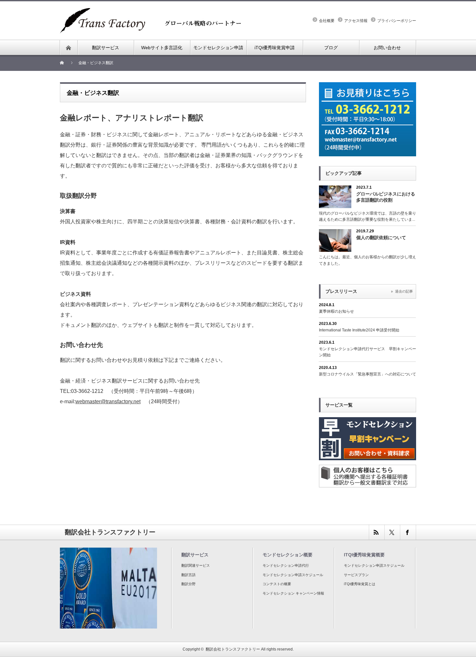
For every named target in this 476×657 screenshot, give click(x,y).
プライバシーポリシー (396, 20)
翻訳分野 (188, 584)
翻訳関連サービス (195, 565)
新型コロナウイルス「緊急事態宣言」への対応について (367, 374)
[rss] (376, 532)
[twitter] (392, 532)
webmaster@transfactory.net (108, 401)
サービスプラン (356, 575)
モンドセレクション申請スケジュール (293, 575)
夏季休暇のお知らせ (336, 311)
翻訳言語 (188, 575)
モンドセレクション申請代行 (286, 565)
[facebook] (407, 532)
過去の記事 (404, 291)
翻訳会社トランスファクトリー (233, 649)
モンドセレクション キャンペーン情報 (293, 593)
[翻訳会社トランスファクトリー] (154, 11)
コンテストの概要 (277, 584)
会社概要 (326, 20)
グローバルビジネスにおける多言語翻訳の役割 (385, 197)
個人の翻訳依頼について (381, 237)
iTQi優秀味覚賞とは (359, 584)
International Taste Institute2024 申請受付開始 (359, 330)
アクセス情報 (356, 20)
